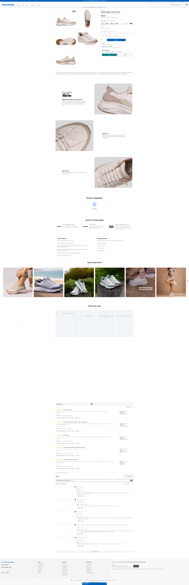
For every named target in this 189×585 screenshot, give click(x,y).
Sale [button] (38, 5)
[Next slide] (131, 7)
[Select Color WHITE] (122, 23)
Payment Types (65, 569)
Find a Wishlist (64, 571)
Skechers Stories (89, 564)
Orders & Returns (152, 2)
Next (113, 472)
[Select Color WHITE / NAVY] (108, 23)
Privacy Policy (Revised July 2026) (78, 580)
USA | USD (185, 2)
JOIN (109, 54)
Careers (87, 566)
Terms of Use (114, 580)
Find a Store (5, 564)
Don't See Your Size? (110, 31)
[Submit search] (131, 480)
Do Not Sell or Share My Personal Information (104, 580)
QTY (102, 39)
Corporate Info (88, 567)
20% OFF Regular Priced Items (94, 0)
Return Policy (64, 567)
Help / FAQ (64, 564)
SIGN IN (124, 54)
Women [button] (18, 5)
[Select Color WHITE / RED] (117, 23)
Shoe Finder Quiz (6, 567)
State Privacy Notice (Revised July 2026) (91, 580)
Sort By (124, 483)
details (106, 0)
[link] (88, 323)
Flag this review (77, 417)
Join (2, 562)
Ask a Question (128, 476)
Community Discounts (90, 572)
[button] (179, 2)
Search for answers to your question (63, 480)
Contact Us (64, 572)
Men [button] (23, 5)
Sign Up (136, 566)
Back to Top (66, 472)
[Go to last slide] (57, 7)
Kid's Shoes (40, 567)
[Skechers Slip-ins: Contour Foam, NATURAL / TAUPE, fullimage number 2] (66, 38)
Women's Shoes (41, 564)
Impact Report (88, 569)
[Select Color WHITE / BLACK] (112, 23)
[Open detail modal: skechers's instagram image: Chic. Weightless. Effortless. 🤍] (171, 282)
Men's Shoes (40, 566)
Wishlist (167, 2)
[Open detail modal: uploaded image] (48, 282)
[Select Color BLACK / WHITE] (131, 23)
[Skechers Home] (8, 5)
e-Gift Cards (40, 569)
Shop (103, 7)
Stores (158, 2)
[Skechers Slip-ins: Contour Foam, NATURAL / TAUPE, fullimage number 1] (87, 19)
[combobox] (177, 5)
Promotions (40, 572)
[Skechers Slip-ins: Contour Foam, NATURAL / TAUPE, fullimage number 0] (66, 19)
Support (162, 2)
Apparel (39, 571)
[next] (134, 323)
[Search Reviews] (92, 404)
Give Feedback (64, 574)
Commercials (88, 571)
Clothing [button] (33, 5)
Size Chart (104, 31)
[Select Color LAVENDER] (126, 23)
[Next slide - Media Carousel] (188, 281)
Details (105, 7)
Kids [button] (27, 5)
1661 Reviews (108, 13)
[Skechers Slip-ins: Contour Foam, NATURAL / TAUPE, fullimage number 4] (66, 58)
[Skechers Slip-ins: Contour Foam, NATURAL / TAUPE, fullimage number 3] (87, 38)
